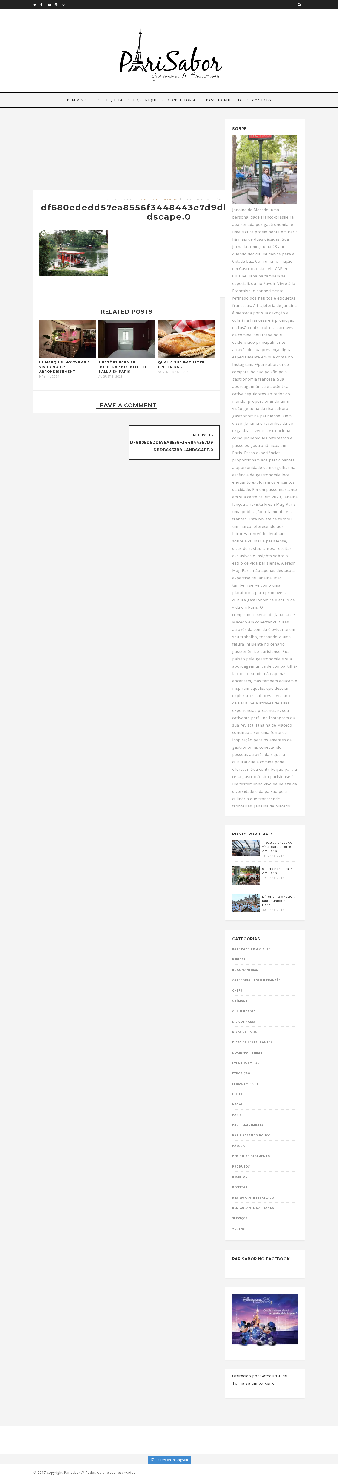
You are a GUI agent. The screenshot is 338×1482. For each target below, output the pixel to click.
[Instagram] (58, 4)
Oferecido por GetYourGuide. (260, 1375)
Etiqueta (113, 100)
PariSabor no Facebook (261, 1259)
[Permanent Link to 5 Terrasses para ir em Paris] (246, 883)
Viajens (238, 1229)
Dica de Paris (243, 1022)
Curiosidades (244, 1011)
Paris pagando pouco (251, 1135)
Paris (236, 1115)
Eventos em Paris (247, 1063)
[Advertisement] (127, 154)
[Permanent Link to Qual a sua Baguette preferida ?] (186, 356)
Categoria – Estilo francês (256, 980)
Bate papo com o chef (251, 949)
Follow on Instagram (172, 1460)
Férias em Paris (245, 1084)
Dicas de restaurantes (252, 1042)
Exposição (241, 1073)
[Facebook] (43, 4)
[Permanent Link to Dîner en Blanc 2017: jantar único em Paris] (246, 911)
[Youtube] (51, 4)
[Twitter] (36, 4)
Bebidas (239, 959)
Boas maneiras (245, 970)
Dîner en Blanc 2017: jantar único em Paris (279, 901)
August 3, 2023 (110, 376)
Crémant (240, 1001)
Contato (261, 100)
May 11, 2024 (49, 376)
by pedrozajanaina (158, 199)
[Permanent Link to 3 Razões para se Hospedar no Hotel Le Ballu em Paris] (126, 356)
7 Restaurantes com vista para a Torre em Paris (279, 847)
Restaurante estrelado (253, 1197)
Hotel (237, 1094)
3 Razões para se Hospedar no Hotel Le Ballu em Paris (122, 367)
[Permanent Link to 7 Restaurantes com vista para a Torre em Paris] (246, 854)
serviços (240, 1218)
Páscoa (238, 1146)
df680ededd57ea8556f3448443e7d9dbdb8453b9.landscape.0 (169, 212)
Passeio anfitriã (224, 100)
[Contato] (65, 4)
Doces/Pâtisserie (247, 1053)
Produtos (241, 1166)
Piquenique (145, 100)
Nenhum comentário (205, 199)
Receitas (239, 1177)
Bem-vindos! (80, 100)
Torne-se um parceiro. (254, 1383)
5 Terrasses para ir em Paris (277, 871)
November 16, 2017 (173, 372)
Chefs (237, 990)
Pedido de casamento (251, 1156)
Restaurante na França (253, 1208)
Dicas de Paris (244, 1032)
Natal (237, 1104)
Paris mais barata (248, 1125)
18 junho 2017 (118, 199)
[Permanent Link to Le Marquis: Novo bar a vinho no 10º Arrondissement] (67, 356)
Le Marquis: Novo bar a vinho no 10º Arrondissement (64, 367)
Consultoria (182, 100)
